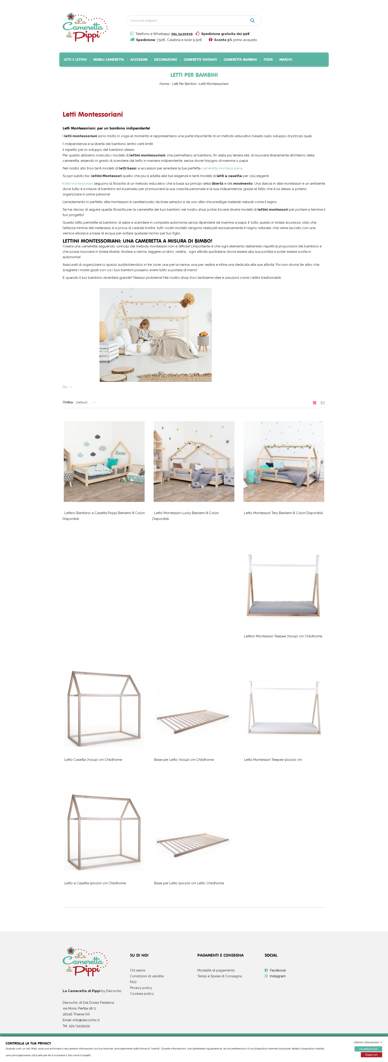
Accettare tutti (368, 1049)
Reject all (371, 1054)
